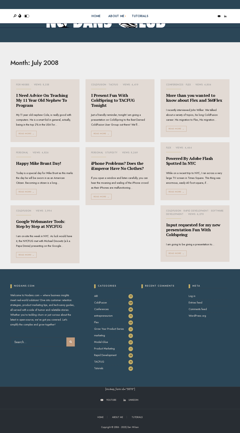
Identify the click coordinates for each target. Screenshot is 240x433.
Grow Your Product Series (109, 329)
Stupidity (111, 152)
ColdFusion (98, 84)
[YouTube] (219, 16)
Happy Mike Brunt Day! (38, 163)
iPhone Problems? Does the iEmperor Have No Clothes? (117, 165)
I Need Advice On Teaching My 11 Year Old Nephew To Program (42, 100)
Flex (188, 84)
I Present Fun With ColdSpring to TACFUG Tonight (113, 100)
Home (96, 16)
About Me (116, 16)
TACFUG (113, 84)
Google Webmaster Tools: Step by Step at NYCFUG (40, 224)
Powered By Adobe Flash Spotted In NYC (189, 161)
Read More (26, 133)
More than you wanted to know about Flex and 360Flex (194, 98)
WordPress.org (197, 316)
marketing (99, 335)
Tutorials (140, 16)
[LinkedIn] (225, 16)
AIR (96, 296)
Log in (192, 296)
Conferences (174, 84)
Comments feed (198, 309)
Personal (22, 152)
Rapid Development (196, 210)
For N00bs (22, 84)
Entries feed (195, 302)
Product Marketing (104, 348)
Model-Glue (101, 342)
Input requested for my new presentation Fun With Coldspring (193, 229)
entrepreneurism (103, 316)
